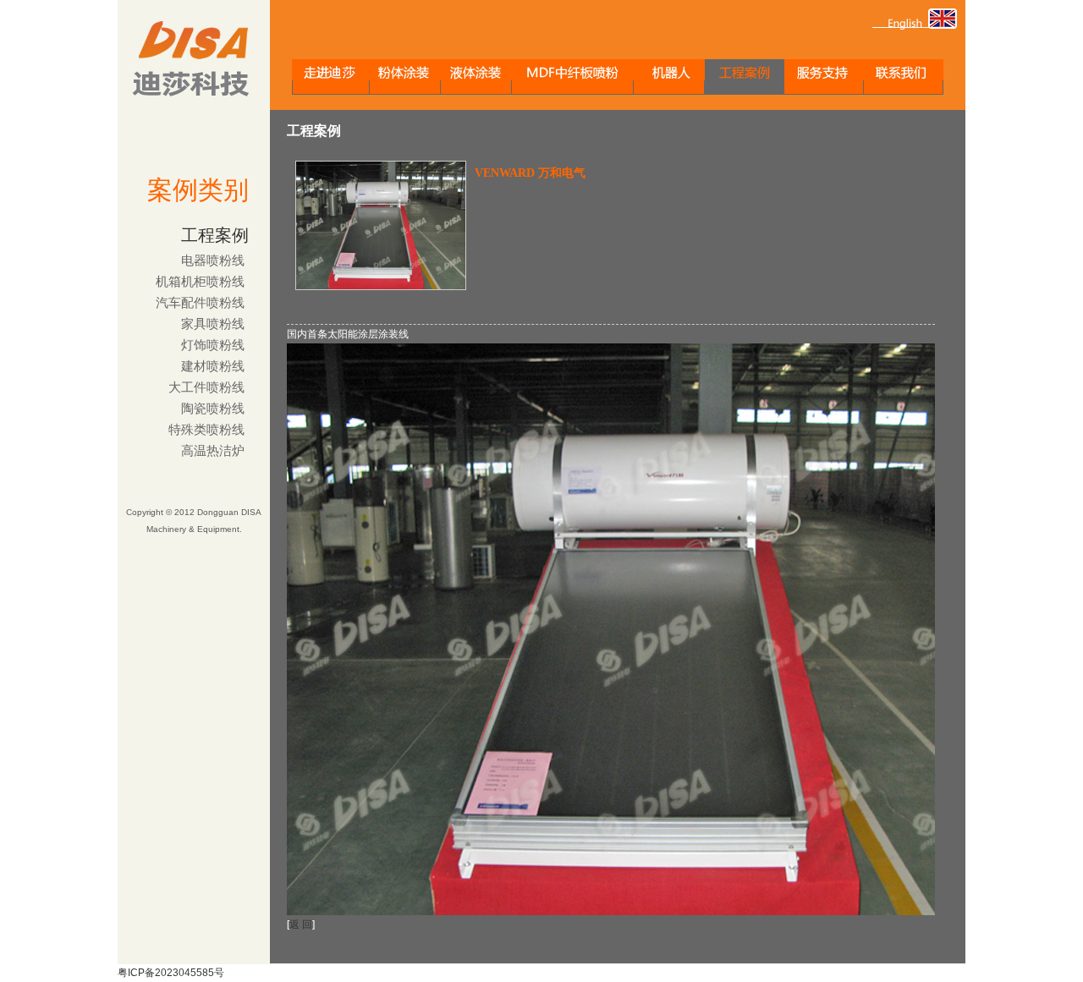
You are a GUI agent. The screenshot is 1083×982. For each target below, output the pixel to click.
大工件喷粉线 (206, 387)
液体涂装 (476, 77)
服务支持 (824, 77)
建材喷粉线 (213, 366)
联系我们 (903, 77)
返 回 (300, 924)
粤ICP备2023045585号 (171, 973)
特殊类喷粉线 (206, 429)
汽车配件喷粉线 (200, 303)
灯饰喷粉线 (213, 345)
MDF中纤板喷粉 (573, 77)
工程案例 (744, 77)
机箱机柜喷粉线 (200, 281)
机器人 (669, 77)
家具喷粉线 (213, 324)
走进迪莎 (331, 77)
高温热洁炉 (213, 451)
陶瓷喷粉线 (213, 408)
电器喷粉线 (213, 260)
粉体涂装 (405, 77)
